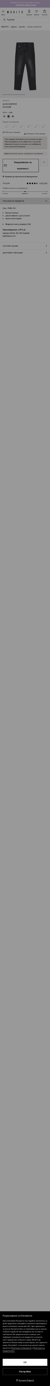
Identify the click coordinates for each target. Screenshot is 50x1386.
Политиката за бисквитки (21, 1348)
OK (25, 1362)
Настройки (25, 1371)
